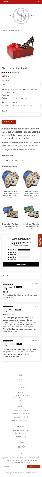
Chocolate (5, 80)
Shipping (21, 384)
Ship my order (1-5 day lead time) (15, 98)
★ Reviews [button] (40, 240)
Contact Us (21, 387)
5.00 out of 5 (26, 243)
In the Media (21, 390)
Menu (6, 2)
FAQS (21, 401)
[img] (8, 284)
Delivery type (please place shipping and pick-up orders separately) (19, 90)
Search (21, 379)
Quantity (5, 111)
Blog (21, 382)
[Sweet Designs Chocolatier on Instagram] (23, 447)
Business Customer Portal (21, 398)
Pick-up (6, 95)
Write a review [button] (21, 264)
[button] (7, 72)
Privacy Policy (21, 392)
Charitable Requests (21, 395)
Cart (38, 2)
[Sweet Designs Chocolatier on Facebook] (19, 447)
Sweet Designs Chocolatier (26, 473)
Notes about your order (10, 102)
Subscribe (34, 466)
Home (3, 30)
